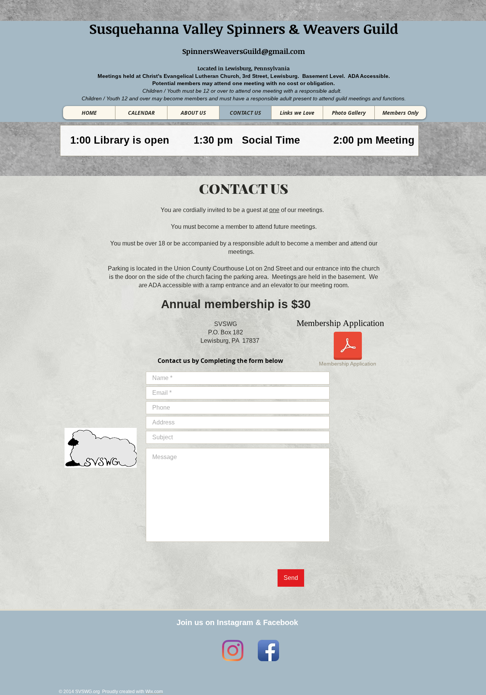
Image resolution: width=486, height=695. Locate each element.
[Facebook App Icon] (268, 650)
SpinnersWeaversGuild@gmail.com (243, 51)
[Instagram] (232, 650)
